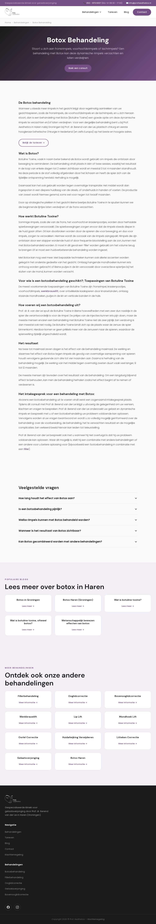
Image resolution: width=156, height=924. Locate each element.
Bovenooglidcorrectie (16, 894)
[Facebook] (8, 907)
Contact (142, 12)
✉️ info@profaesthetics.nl (138, 3)
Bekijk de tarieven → (34, 142)
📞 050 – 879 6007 (102, 3)
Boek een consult (78, 68)
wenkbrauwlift (49, 291)
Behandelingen (90, 12)
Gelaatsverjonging (15, 888)
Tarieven (112, 12)
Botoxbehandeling (15, 871)
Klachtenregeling (14, 854)
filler (26, 449)
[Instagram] (17, 907)
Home (8, 22)
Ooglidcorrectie (13, 883)
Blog (126, 12)
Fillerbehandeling (14, 877)
